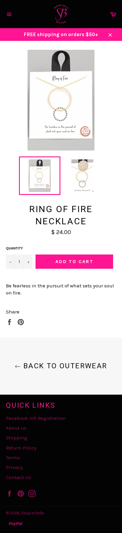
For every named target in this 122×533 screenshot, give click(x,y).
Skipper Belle (32, 513)
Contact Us (18, 477)
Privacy (14, 467)
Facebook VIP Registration (36, 418)
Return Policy (21, 448)
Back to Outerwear (64, 366)
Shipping (16, 438)
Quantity (14, 248)
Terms (13, 457)
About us (16, 428)
